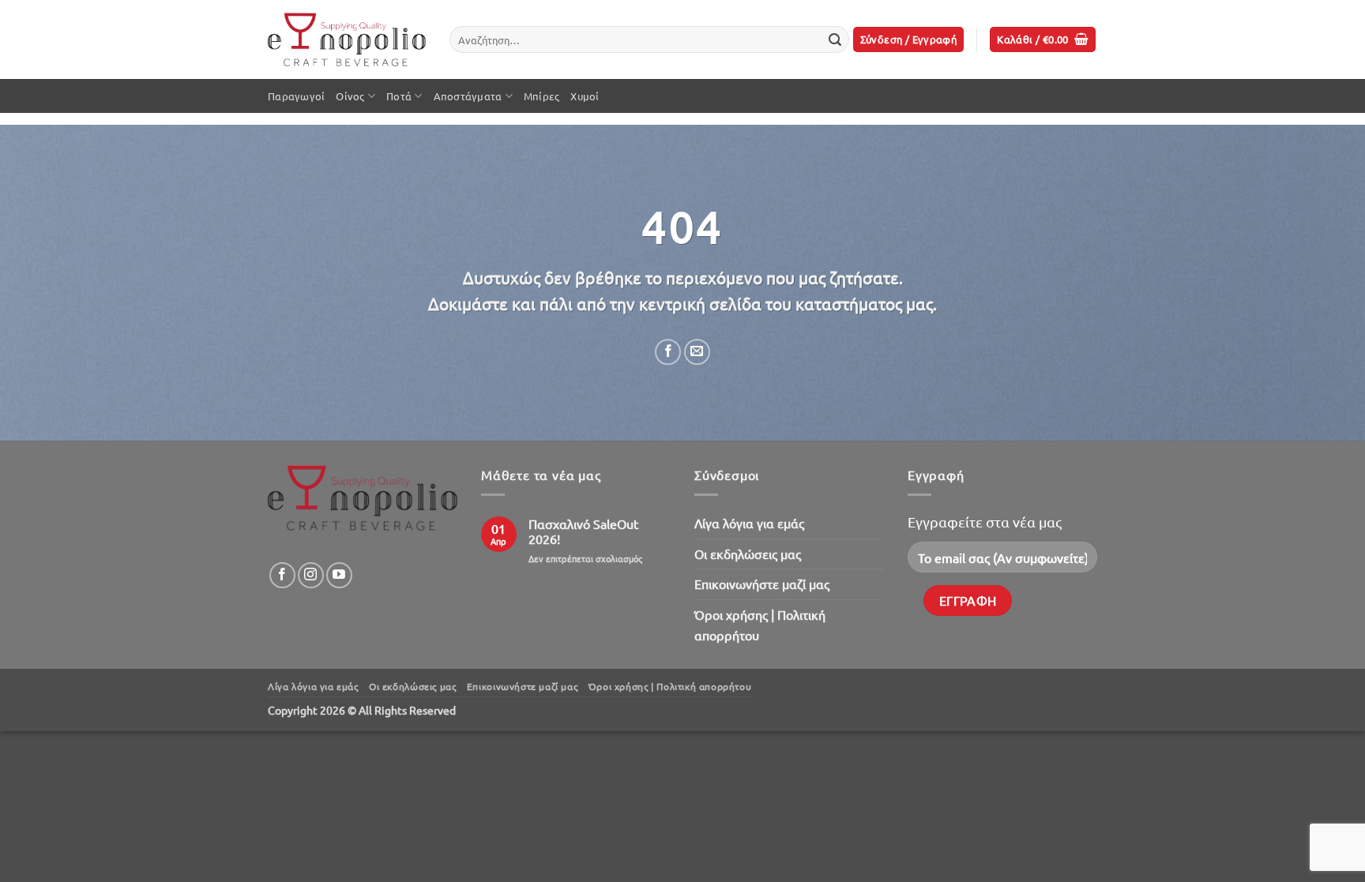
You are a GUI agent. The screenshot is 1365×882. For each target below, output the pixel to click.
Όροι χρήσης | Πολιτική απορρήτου (759, 624)
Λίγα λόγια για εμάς (749, 523)
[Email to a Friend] (697, 352)
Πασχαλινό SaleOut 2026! (583, 531)
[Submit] (835, 39)
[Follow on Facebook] (282, 575)
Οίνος (350, 96)
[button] (909, 40)
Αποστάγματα (468, 96)
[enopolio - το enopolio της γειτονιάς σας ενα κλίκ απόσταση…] (347, 40)
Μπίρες (542, 96)
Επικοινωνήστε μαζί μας (761, 583)
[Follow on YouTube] (339, 575)
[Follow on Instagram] (311, 575)
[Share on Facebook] (668, 352)
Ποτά (399, 96)
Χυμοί (584, 96)
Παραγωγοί (296, 96)
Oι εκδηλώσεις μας (747, 553)
